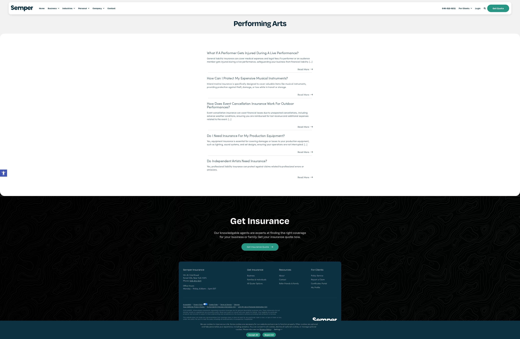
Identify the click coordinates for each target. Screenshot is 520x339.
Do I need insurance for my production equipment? (246, 135)
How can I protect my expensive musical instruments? (247, 78)
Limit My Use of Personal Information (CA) (252, 307)
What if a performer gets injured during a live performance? (252, 52)
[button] (3, 173)
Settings (277, 329)
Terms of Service (226, 304)
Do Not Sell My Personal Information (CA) (221, 307)
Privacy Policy (198, 304)
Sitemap (237, 304)
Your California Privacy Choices (194, 307)
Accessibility (187, 304)
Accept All (253, 335)
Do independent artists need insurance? (237, 160)
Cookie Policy (213, 304)
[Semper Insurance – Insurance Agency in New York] (325, 318)
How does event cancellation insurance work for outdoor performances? (250, 105)
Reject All (269, 335)
